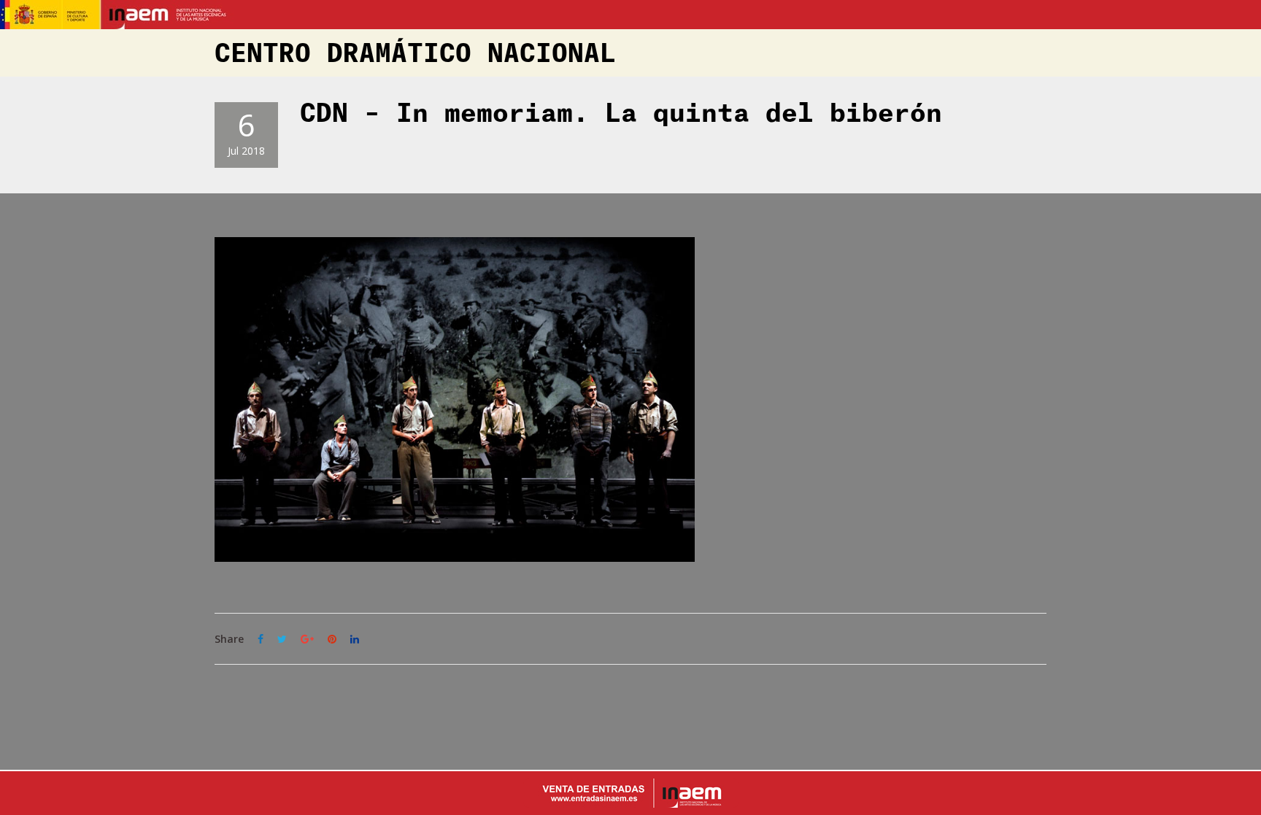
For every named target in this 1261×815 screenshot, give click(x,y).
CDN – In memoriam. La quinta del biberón (621, 113)
